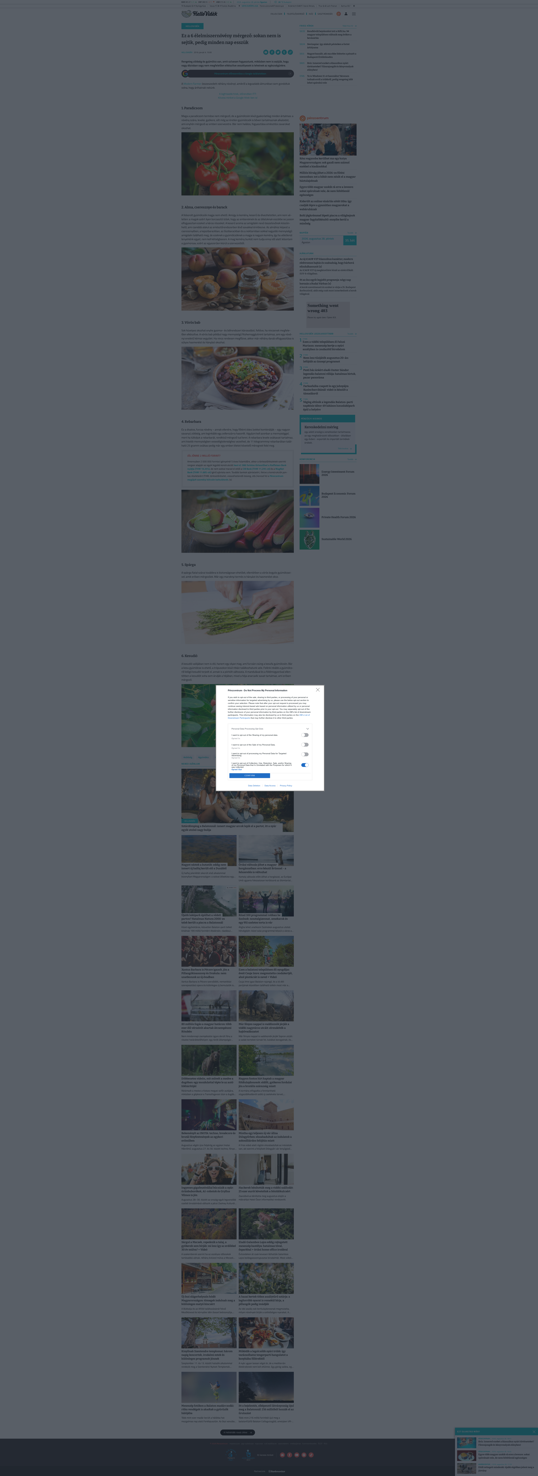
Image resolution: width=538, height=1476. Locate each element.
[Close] (318, 690)
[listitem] (270, 728)
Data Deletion (254, 785)
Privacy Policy (286, 785)
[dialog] (270, 738)
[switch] (305, 735)
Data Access (270, 785)
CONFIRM (250, 776)
